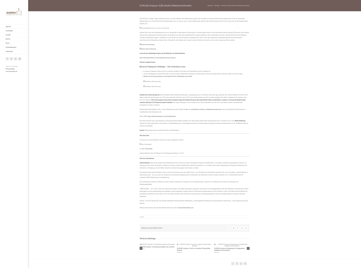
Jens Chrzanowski (146, 148)
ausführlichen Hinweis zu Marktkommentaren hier (206, 109)
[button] (141, 248)
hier (187, 109)
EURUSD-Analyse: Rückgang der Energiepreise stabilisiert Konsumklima (229, 249)
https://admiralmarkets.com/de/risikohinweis (162, 116)
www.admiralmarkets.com (185, 207)
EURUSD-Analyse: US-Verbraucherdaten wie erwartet (157, 247)
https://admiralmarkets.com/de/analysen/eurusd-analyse (158, 58)
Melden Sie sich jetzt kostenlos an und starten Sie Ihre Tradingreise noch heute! (167, 76)
